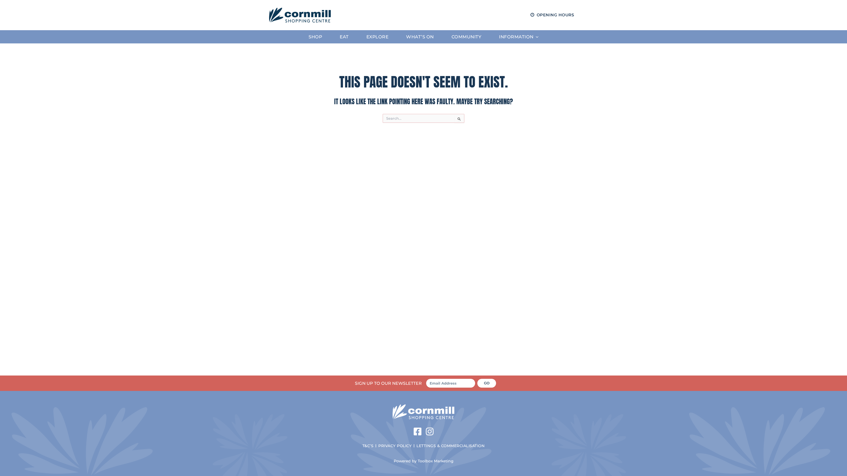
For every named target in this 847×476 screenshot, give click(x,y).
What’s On (420, 36)
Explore (377, 36)
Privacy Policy (395, 445)
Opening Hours (555, 15)
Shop (315, 36)
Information (516, 36)
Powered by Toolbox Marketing (423, 461)
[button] (536, 36)
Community (467, 36)
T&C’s (368, 445)
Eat (344, 36)
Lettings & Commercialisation (450, 445)
